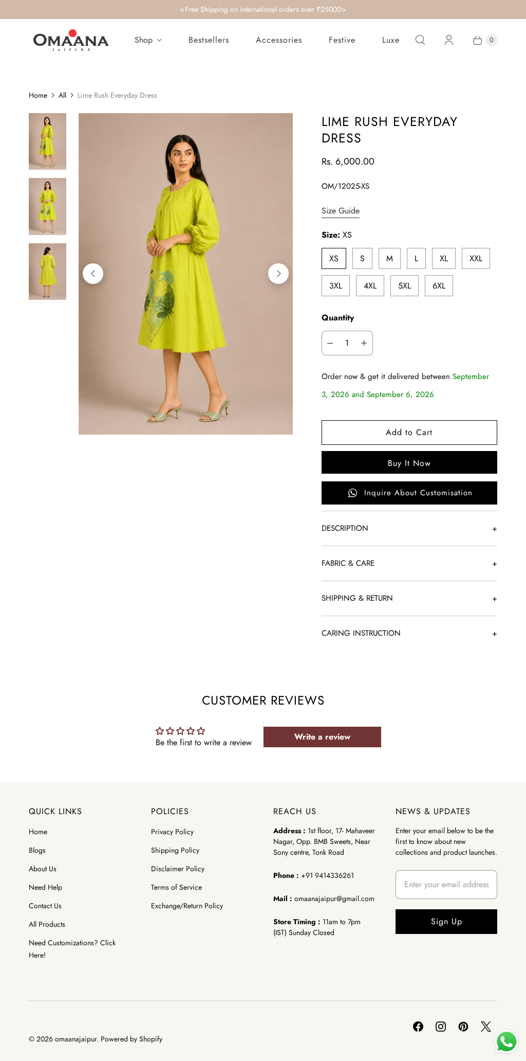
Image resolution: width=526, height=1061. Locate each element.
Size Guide (341, 211)
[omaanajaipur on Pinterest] (463, 1026)
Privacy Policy (172, 831)
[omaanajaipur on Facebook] (418, 1026)
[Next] (278, 273)
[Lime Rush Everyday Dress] (185, 274)
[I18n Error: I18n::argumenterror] (47, 141)
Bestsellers (209, 40)
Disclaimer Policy (177, 869)
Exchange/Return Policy (187, 906)
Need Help (45, 887)
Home (38, 95)
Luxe (391, 40)
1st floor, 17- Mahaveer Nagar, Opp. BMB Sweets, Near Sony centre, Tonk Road (324, 841)
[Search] (420, 40)
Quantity (338, 317)
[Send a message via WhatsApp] (507, 1042)
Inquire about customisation (418, 492)
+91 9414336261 (327, 875)
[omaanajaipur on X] (486, 1026)
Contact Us (45, 906)
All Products (47, 924)
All (62, 95)
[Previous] (93, 273)
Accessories (279, 40)
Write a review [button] (322, 737)
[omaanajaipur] (71, 40)
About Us (43, 869)
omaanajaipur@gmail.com (334, 898)
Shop (144, 40)
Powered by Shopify (131, 1039)
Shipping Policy (175, 850)
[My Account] (449, 40)
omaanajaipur (76, 1039)
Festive (342, 40)
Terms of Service (176, 887)
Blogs (37, 850)
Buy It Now (409, 463)
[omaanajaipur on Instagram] (440, 1026)
